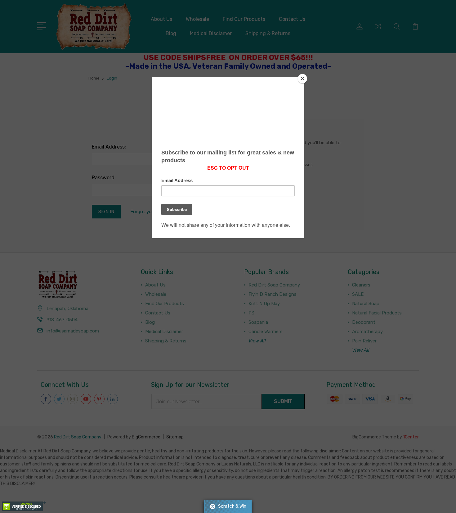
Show (227, 506)
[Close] (302, 78)
